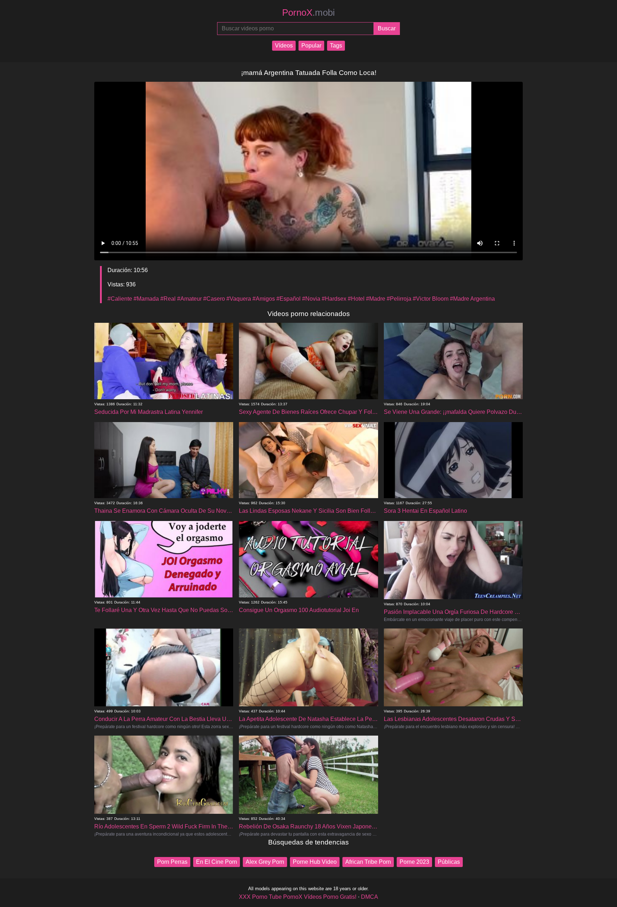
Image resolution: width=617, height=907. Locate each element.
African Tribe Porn (368, 862)
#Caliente (119, 299)
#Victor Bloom (430, 299)
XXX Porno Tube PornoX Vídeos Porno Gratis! (297, 897)
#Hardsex (334, 299)
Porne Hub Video (315, 862)
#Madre (375, 299)
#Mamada (146, 299)
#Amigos (263, 299)
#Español (288, 299)
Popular (311, 45)
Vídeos (284, 45)
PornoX (308, 12)
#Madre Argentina (472, 299)
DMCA (369, 897)
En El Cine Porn (216, 862)
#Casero (214, 299)
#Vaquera (238, 299)
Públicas (449, 862)
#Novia (311, 299)
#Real (168, 299)
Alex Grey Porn (265, 862)
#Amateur (189, 299)
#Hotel (356, 299)
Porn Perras (172, 862)
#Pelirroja (399, 299)
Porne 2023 (414, 862)
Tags (336, 45)
